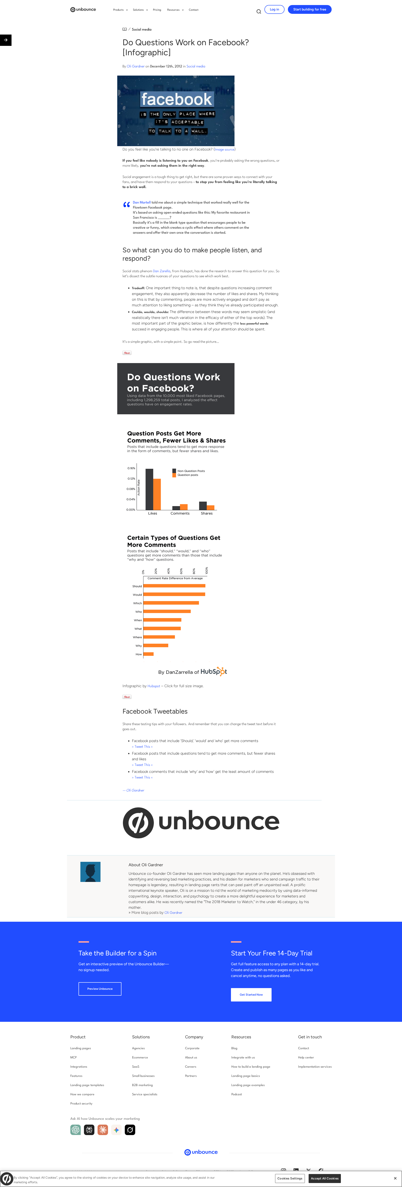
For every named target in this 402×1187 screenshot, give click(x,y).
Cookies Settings (289, 1178)
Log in (274, 9)
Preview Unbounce (100, 989)
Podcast (236, 1094)
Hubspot (154, 686)
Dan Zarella (161, 271)
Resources (241, 1036)
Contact (193, 10)
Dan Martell (142, 202)
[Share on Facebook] (4, 1161)
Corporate (192, 1048)
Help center (306, 1057)
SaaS (135, 1066)
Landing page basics (245, 1076)
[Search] (259, 13)
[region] (201, 1179)
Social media (142, 29)
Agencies (138, 1048)
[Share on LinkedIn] (4, 1170)
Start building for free (309, 9)
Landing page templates (87, 1085)
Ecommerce (140, 1057)
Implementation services (315, 1066)
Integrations (78, 1066)
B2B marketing (142, 1085)
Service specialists (144, 1094)
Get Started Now (251, 994)
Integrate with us (243, 1057)
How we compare (82, 1094)
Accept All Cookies (325, 1178)
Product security (81, 1103)
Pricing (157, 10)
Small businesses (143, 1076)
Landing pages (80, 1048)
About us (191, 1057)
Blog (234, 1048)
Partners (191, 1076)
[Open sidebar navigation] (6, 40)
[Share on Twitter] (4, 1151)
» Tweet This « (142, 747)
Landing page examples (248, 1085)
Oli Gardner (136, 66)
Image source (224, 149)
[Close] (395, 1178)
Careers (190, 1066)
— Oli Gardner (133, 790)
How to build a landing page (250, 1066)
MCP (73, 1057)
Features (76, 1076)
